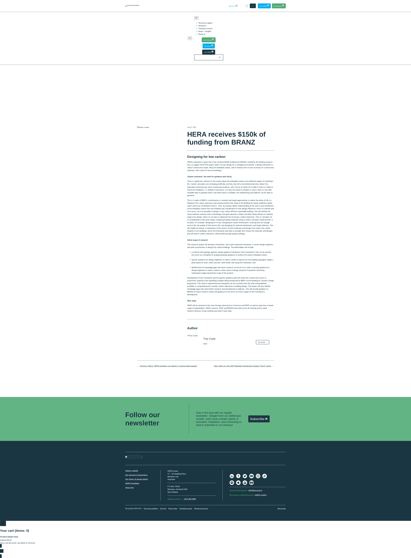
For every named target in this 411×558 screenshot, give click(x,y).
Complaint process (185, 508)
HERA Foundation (132, 483)
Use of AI (163, 508)
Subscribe (257, 419)
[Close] (3, 523)
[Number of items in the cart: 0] (247, 6)
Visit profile (263, 342)
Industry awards (131, 471)
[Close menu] (196, 18)
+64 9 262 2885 (190, 499)
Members (232, 6)
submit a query (261, 495)
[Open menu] (190, 38)
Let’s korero (278, 6)
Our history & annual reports (136, 479)
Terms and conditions (151, 508)
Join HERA (263, 6)
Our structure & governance (136, 475)
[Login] (243, 6)
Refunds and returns (201, 508)
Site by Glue (282, 508)
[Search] (220, 57)
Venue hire (129, 488)
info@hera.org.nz (255, 490)
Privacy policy (172, 508)
